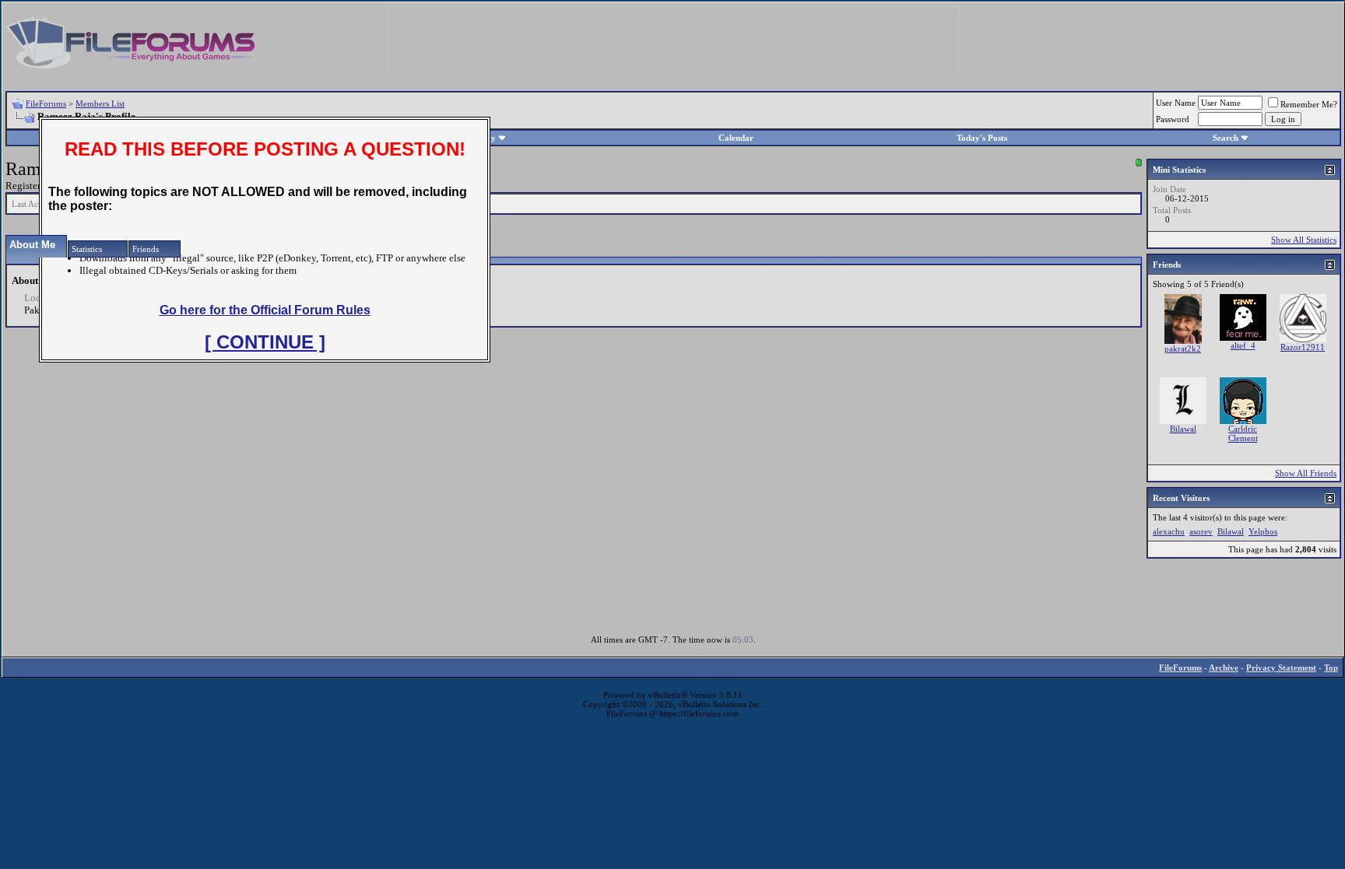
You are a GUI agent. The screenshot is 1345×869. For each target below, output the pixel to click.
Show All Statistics (1303, 239)
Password (1172, 119)
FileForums (46, 103)
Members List (100, 103)
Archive (1223, 667)
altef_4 (1243, 345)
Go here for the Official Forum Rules (265, 310)
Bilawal (1183, 428)
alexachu (1169, 531)
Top (1331, 667)
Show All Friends (1305, 473)
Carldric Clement (1243, 433)
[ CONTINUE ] (265, 341)
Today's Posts (982, 137)
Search (1225, 137)
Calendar (735, 137)
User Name (1176, 102)
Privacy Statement (1281, 667)
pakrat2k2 (1182, 348)
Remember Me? (1308, 104)
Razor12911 (1302, 347)
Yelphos (1262, 531)
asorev (1201, 531)
